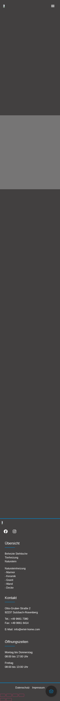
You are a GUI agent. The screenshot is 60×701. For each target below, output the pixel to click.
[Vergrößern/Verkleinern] (2, 695)
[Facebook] (6, 531)
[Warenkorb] (51, 691)
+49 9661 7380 (19, 618)
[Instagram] (14, 531)
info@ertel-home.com (27, 629)
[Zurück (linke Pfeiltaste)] (2, 699)
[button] (52, 5)
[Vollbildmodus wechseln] (9, 695)
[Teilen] (15, 695)
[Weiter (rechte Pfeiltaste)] (9, 699)
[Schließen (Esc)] (21, 695)
